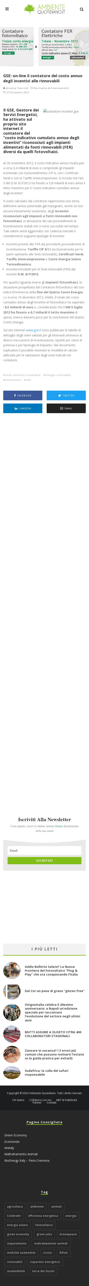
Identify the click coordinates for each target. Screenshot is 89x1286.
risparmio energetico (45, 1262)
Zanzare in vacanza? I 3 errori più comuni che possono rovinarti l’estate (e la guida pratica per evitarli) (54, 1054)
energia (71, 1216)
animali (56, 1206)
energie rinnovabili (58, 374)
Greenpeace (68, 1234)
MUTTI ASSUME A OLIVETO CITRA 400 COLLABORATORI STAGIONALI (53, 1034)
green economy (18, 1234)
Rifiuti (64, 1252)
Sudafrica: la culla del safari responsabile (46, 1073)
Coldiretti (14, 1216)
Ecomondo (12, 1142)
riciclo (47, 1252)
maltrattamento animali (51, 1243)
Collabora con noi (40, 1100)
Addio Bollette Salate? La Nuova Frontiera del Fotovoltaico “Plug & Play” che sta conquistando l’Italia (51, 970)
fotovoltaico (13, 379)
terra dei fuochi (43, 1271)
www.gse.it (33, 330)
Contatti (51, 1102)
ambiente (37, 1206)
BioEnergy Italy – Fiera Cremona (26, 1160)
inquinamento (17, 1243)
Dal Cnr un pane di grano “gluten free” (54, 991)
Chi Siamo (18, 1100)
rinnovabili (14, 1262)
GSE (28, 379)
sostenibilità (16, 1271)
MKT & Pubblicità (66, 1100)
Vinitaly (9, 1148)
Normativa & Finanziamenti (51, 88)
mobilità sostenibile (21, 1252)
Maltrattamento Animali (21, 1154)
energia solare (17, 1225)
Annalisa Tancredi (17, 88)
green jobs (44, 1234)
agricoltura (15, 1206)
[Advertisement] (44, 609)
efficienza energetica (43, 1216)
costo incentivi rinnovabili (23, 374)
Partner (37, 1102)
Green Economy (15, 1135)
